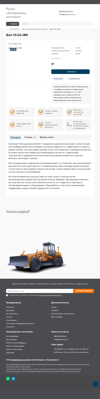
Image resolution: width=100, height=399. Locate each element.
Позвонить (32, 231)
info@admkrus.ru (67, 14)
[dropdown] (8, 2)
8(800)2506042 (66, 11)
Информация (13, 302)
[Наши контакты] (95, 384)
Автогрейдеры (12, 336)
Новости (55, 310)
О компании (11, 320)
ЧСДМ (78, 48)
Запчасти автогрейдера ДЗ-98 (34, 29)
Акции (54, 307)
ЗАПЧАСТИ (14, 29)
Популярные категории (19, 331)
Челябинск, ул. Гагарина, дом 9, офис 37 (71, 349)
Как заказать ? (12, 314)
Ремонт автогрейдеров (16, 343)
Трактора (10, 353)
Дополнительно (60, 302)
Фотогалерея (57, 317)
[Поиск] (91, 24)
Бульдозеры (11, 339)
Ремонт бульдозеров (15, 346)
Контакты (10, 327)
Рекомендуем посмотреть (62, 314)
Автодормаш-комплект (20, 360)
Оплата (9, 317)
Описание (15, 137)
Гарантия (10, 307)
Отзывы (29, 137)
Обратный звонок (16, 231)
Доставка (10, 310)
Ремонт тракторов (14, 349)
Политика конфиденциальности (20, 323)
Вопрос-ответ (47, 137)
